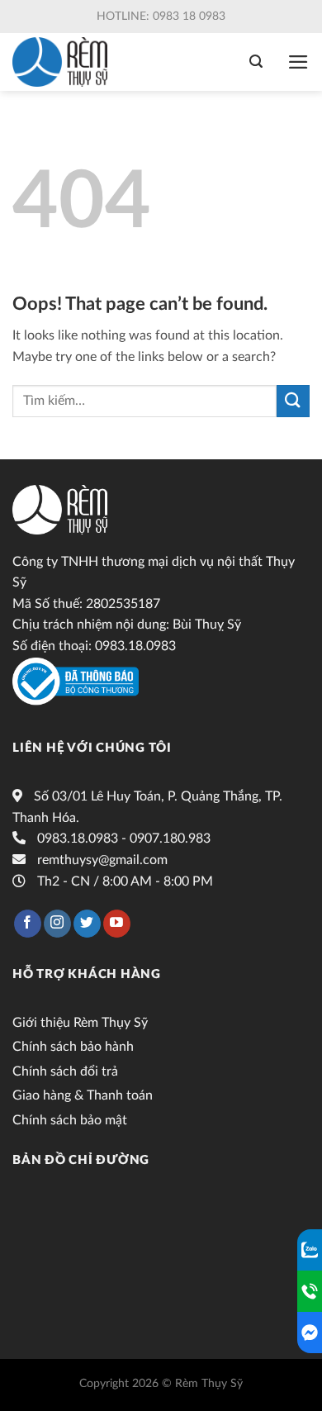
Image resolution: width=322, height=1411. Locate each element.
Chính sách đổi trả (65, 1071)
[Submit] (293, 401)
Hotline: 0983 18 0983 (161, 16)
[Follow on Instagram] (57, 924)
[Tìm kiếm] (256, 61)
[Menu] (298, 61)
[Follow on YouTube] (116, 924)
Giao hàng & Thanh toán (82, 1095)
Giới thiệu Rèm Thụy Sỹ (80, 1022)
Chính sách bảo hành (73, 1046)
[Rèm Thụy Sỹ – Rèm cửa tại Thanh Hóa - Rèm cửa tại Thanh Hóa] (64, 62)
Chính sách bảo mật (69, 1120)
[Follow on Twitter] (87, 924)
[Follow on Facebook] (27, 924)
